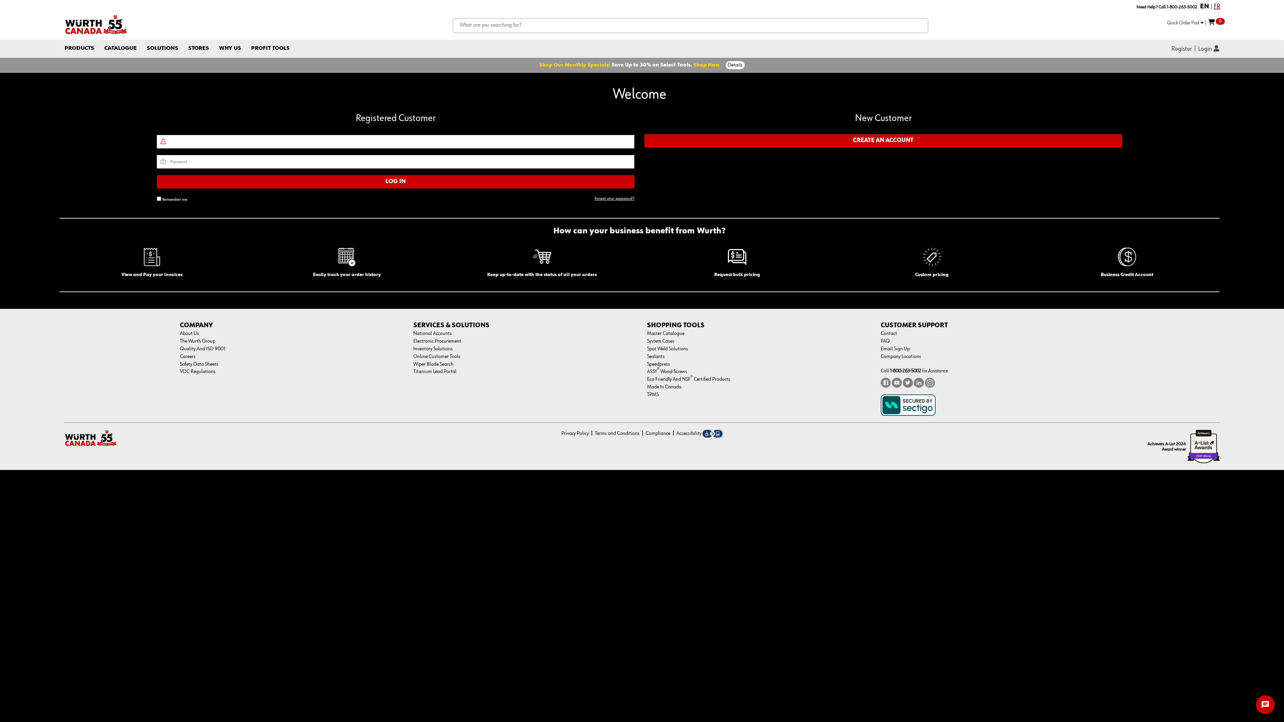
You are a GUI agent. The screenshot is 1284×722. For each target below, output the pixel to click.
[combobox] (691, 25)
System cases (660, 341)
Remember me (174, 199)
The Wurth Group (197, 341)
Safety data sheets (199, 364)
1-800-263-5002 (905, 370)
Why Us (230, 48)
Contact (889, 333)
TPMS (653, 394)
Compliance (658, 433)
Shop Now (706, 65)
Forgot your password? (614, 198)
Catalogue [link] (120, 48)
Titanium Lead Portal (434, 371)
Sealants (656, 356)
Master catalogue (665, 333)
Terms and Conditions (617, 433)
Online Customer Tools (436, 356)
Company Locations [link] (901, 356)
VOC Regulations (198, 371)
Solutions (162, 48)
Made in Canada (664, 387)
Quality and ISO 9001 (202, 349)
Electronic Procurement (437, 341)
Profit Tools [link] (270, 48)
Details (735, 65)
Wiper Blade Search (433, 364)
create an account (883, 140)
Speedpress (658, 364)
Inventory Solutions (433, 349)
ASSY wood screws (667, 371)
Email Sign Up (895, 349)
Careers (188, 356)
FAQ (885, 341)
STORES (198, 48)
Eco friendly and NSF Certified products (688, 379)
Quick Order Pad (1183, 22)
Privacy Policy (575, 433)
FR (1217, 6)
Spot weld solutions (667, 349)
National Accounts (432, 333)
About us (189, 333)
